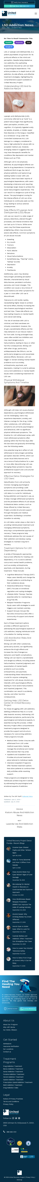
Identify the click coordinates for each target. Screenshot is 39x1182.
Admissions (7, 1044)
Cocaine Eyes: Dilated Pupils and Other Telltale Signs (21, 850)
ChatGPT (9, 42)
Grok (28, 42)
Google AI (9, 47)
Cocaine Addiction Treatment (13, 1074)
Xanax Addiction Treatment (13, 1071)
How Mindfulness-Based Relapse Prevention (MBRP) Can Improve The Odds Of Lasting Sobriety (21, 903)
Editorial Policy (28, 796)
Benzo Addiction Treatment (13, 1069)
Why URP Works (9, 1027)
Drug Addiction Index (10, 1088)
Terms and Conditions (11, 1101)
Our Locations (8, 1049)
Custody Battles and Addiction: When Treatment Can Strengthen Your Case (22, 938)
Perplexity (19, 42)
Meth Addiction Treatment (12, 1085)
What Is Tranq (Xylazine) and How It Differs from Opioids (21, 862)
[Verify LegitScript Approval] (10, 1145)
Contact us (7, 1052)
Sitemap (19, 1180)
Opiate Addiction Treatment (13, 1080)
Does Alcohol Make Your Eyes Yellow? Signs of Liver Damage (22, 874)
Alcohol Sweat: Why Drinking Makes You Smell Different (21, 916)
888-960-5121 (11, 1132)
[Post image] (9, 849)
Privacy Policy (8, 1104)
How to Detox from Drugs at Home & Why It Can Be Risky (22, 960)
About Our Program (10, 1024)
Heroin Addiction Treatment (13, 1077)
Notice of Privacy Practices (13, 1099)
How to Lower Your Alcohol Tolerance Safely (22, 949)
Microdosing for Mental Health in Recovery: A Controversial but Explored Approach (22, 888)
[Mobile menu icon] (36, 13)
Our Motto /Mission (10, 1030)
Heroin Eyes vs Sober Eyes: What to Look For (21, 927)
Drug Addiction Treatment (12, 1066)
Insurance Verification (11, 1046)
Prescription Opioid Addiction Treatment (17, 1082)
